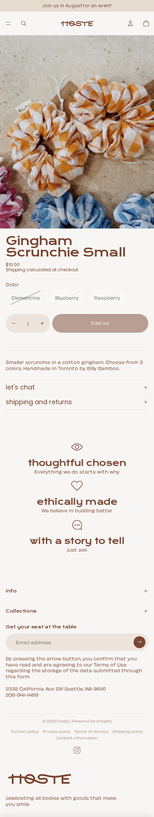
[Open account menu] (130, 23)
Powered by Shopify (92, 721)
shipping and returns (39, 401)
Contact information (77, 737)
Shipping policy (127, 731)
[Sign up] (139, 642)
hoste (64, 721)
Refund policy (25, 731)
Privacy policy (57, 731)
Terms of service (91, 731)
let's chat (20, 387)
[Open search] (24, 23)
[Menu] (8, 23)
